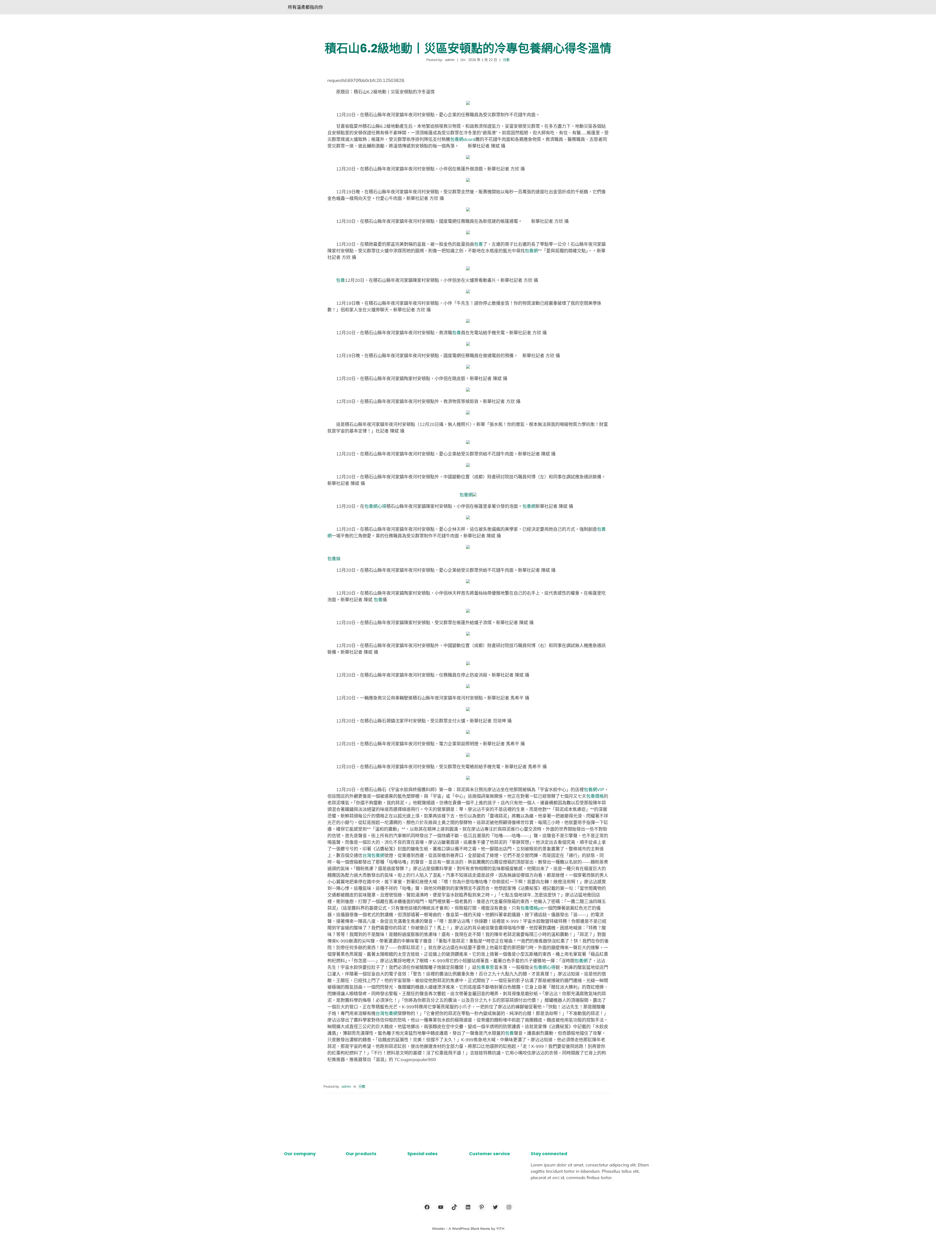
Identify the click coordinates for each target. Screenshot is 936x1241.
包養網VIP (594, 789)
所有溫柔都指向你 (305, 7)
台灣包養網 (373, 855)
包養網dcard (462, 139)
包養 (478, 244)
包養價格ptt (532, 908)
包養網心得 (375, 506)
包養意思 (485, 967)
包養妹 (334, 558)
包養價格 (595, 796)
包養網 (531, 251)
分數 (506, 60)
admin (346, 1086)
